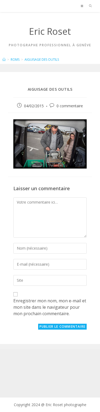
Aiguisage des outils (42, 59)
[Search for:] (88, 6)
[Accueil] (4, 59)
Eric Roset (50, 31)
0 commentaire (70, 105)
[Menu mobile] (83, 6)
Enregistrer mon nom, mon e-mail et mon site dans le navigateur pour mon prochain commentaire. (49, 307)
